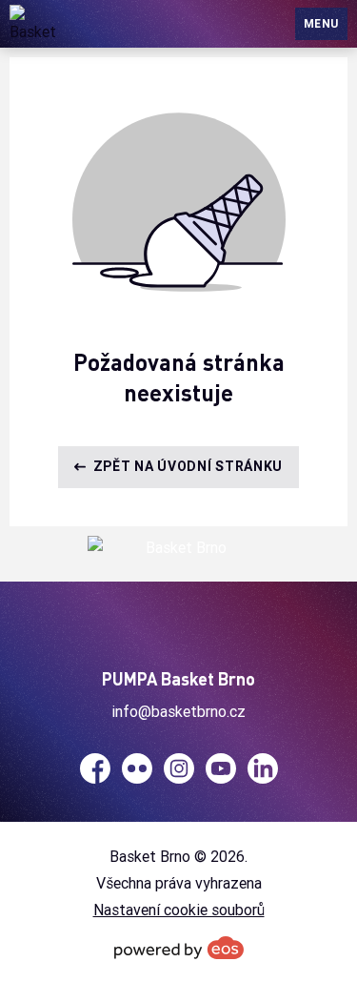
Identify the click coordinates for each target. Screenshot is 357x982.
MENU (321, 23)
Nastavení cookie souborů (179, 909)
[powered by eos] (179, 947)
